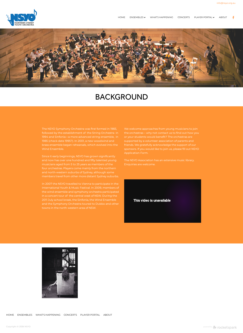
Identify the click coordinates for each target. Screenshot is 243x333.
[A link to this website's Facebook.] (233, 17)
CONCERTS (184, 17)
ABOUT (223, 17)
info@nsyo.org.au (226, 3)
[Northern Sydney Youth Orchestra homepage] (29, 17)
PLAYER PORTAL (203, 17)
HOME (121, 17)
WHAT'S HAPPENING (161, 17)
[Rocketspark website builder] (220, 328)
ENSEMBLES (137, 17)
